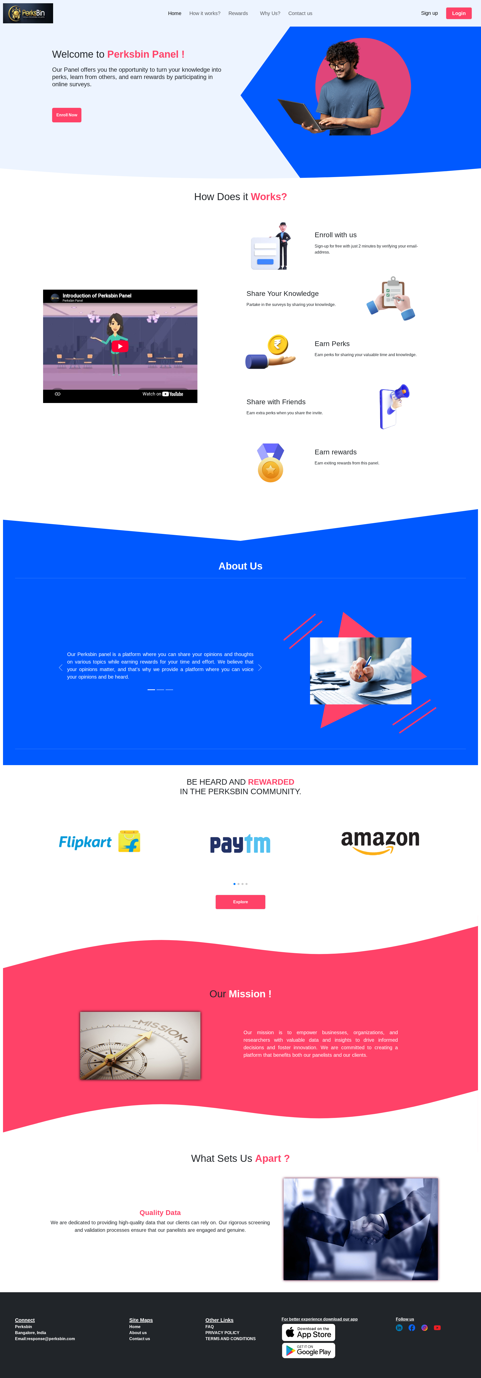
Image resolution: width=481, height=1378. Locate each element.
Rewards (238, 13)
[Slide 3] (169, 690)
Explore (240, 902)
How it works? (204, 13)
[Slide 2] (160, 690)
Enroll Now (66, 115)
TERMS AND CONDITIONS (230, 1339)
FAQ (209, 1327)
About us (138, 1333)
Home (174, 13)
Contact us (300, 13)
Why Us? (270, 13)
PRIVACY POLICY (222, 1333)
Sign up (429, 13)
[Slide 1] (151, 690)
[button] (234, 884)
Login (459, 13)
